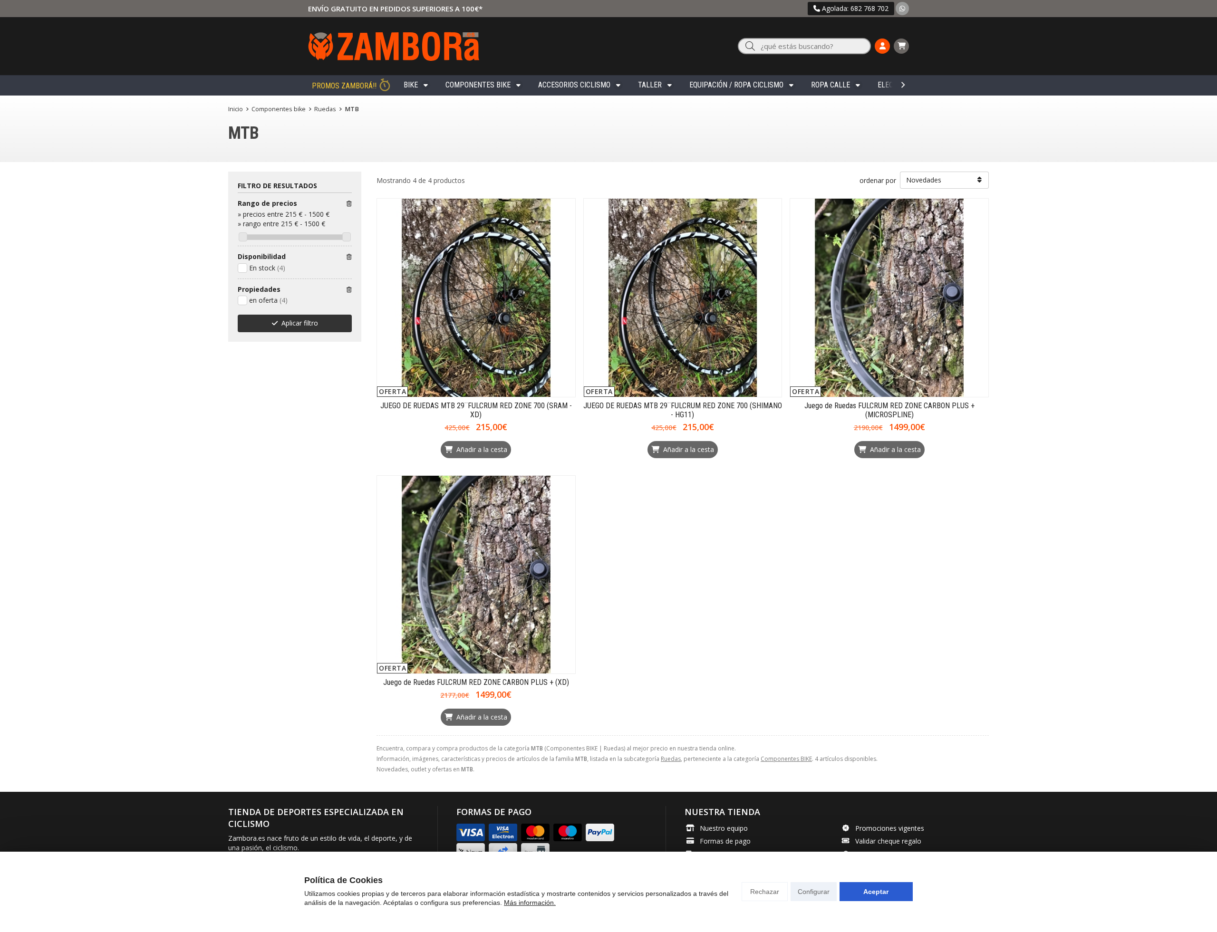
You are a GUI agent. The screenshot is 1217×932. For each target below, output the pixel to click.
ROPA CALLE (830, 84)
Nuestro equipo (724, 828)
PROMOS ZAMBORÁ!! (344, 85)
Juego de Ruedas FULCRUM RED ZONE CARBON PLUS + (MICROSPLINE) (889, 410)
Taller (650, 84)
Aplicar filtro (299, 322)
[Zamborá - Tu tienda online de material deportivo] (393, 46)
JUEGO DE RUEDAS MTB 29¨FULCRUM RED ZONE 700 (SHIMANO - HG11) (682, 410)
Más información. (530, 902)
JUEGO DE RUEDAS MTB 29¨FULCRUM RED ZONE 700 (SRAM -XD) (476, 410)
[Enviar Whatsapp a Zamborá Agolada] (902, 8)
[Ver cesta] (901, 46)
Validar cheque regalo (888, 841)
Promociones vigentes (889, 828)
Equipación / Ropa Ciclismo (736, 84)
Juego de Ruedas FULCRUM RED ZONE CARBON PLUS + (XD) (476, 682)
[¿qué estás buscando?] (804, 46)
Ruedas (671, 759)
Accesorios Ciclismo (574, 84)
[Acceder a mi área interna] (882, 46)
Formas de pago (725, 841)
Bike (411, 84)
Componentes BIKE (478, 84)
